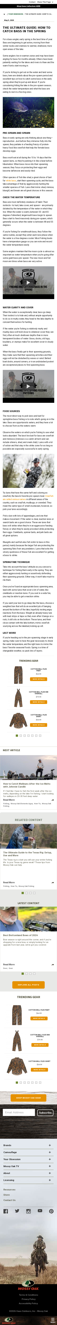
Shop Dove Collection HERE (28, 6)
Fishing (6, 804)
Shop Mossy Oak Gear (28, 1098)
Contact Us (9, 1200)
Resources (9, 1189)
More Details (39, 679)
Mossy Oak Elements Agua (22, 804)
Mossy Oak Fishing (26, 886)
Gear (11, 968)
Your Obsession (15, 14)
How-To (37, 804)
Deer (5, 968)
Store (6, 1194)
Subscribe (45, 1113)
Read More (9, 800)
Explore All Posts (28, 985)
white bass (11, 180)
